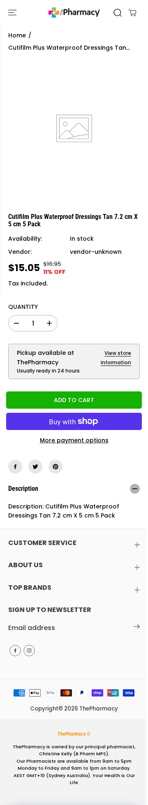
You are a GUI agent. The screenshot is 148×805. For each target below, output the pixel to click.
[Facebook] (15, 467)
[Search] (117, 12)
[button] (13, 12)
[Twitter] (35, 467)
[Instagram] (29, 651)
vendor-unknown (96, 252)
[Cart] (132, 12)
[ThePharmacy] (74, 12)
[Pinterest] (55, 467)
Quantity (23, 307)
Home (17, 35)
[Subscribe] (137, 628)
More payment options (74, 440)
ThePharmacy (98, 709)
